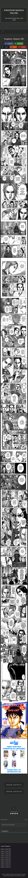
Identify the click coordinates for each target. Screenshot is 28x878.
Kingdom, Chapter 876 (6, 867)
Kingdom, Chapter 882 (6, 855)
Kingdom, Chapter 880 (6, 859)
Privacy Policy (6, 875)
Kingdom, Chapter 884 (6, 851)
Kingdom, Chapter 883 (6, 853)
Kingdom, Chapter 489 (14, 791)
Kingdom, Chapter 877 (6, 865)
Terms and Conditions (16, 875)
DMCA (23, 875)
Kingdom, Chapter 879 (6, 861)
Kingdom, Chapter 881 (6, 857)
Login (25, 819)
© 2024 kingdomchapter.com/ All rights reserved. (14, 874)
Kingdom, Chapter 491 (14, 785)
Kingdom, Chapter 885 (6, 849)
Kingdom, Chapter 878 (6, 863)
